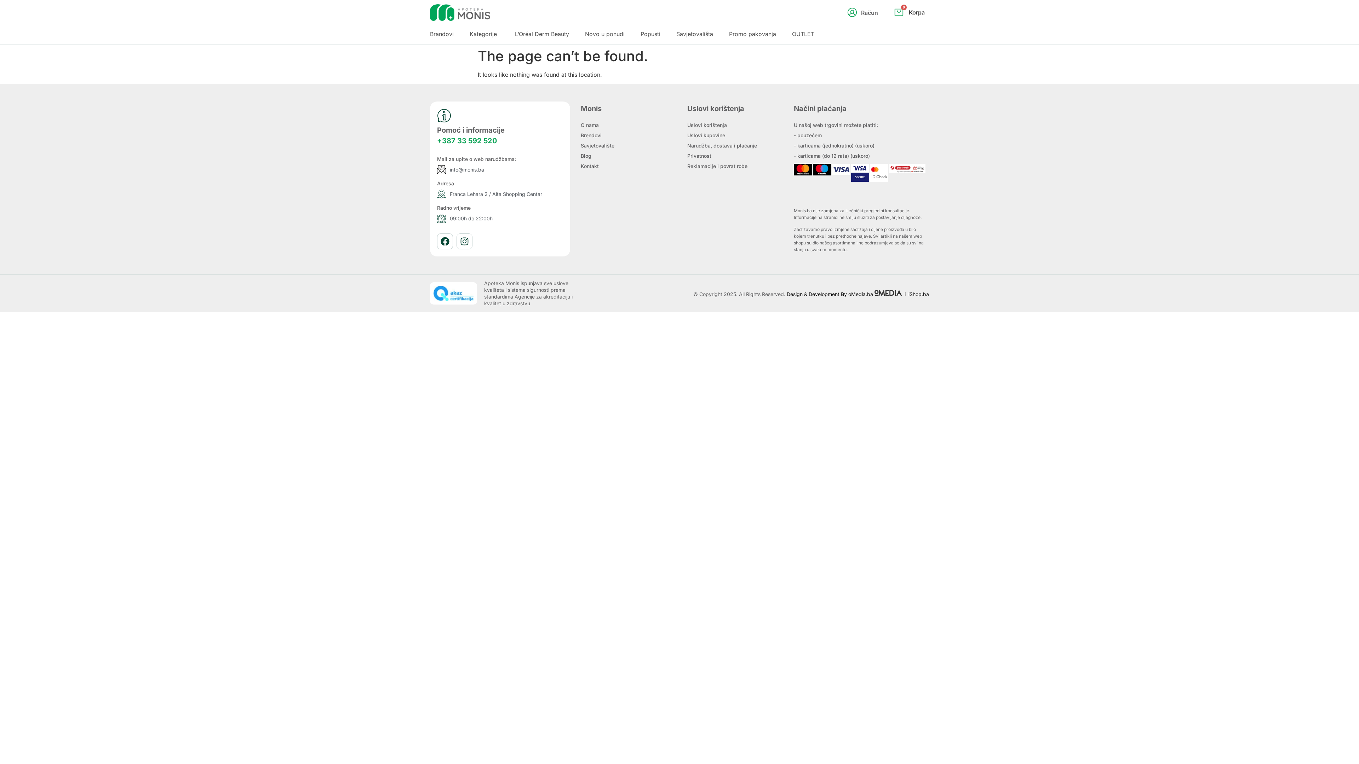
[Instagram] (464, 241)
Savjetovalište (597, 146)
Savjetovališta (694, 33)
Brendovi (591, 135)
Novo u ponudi (605, 33)
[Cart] (917, 24)
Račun (869, 12)
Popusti (650, 33)
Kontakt (590, 166)
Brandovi (442, 33)
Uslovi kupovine (706, 135)
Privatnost (699, 156)
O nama (590, 125)
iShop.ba (918, 294)
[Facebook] (445, 241)
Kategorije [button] (483, 33)
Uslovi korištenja (707, 125)
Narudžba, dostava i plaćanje (722, 146)
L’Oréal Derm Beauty (542, 33)
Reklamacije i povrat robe (717, 166)
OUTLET (803, 33)
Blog (586, 156)
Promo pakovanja (752, 33)
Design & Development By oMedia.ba (831, 294)
